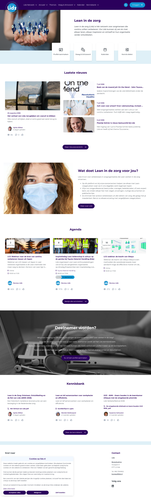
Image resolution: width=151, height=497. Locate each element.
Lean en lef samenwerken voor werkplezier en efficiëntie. (74, 396)
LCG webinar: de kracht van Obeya (119, 257)
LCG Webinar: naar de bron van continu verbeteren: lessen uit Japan (24, 258)
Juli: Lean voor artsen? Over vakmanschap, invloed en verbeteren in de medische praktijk (120, 106)
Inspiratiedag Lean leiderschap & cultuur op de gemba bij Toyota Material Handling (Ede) (75, 258)
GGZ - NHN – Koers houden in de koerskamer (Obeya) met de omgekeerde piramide (123, 396)
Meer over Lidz (86, 206)
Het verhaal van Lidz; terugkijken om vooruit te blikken (31, 116)
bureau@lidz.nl (117, 474)
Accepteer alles (14, 493)
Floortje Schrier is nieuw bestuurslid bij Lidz (116, 123)
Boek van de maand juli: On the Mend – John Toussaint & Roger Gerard (120, 87)
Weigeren (37, 493)
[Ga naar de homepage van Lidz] (12, 8)
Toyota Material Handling (66, 271)
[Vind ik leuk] (23, 135)
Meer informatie (9, 488)
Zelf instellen (60, 493)
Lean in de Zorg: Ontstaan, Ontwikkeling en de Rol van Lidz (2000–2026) (26, 396)
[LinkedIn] (113, 486)
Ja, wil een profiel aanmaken (75, 358)
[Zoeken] (126, 5)
